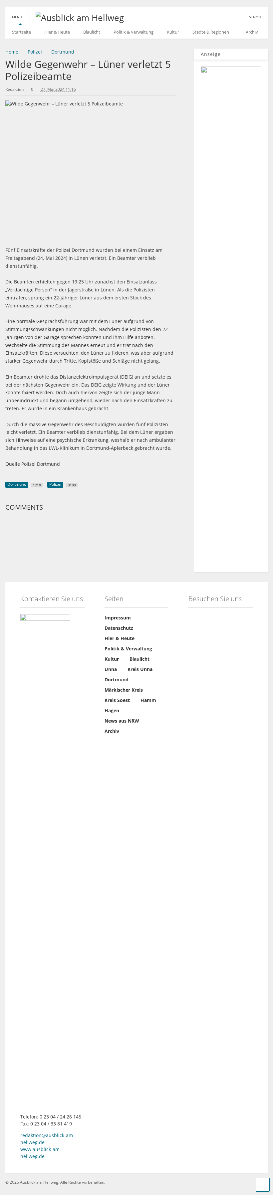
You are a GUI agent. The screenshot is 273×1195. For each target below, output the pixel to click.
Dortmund (117, 679)
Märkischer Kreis (124, 690)
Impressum (118, 617)
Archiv (252, 32)
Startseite (21, 32)
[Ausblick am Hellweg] (76, 18)
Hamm (148, 700)
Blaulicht (91, 32)
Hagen (112, 710)
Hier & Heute (57, 32)
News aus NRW (122, 721)
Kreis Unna (140, 669)
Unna (111, 669)
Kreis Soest (117, 700)
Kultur (173, 32)
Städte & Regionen (210, 32)
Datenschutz (119, 628)
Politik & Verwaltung (133, 32)
